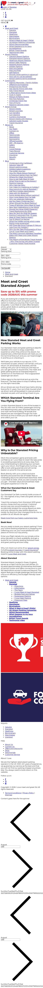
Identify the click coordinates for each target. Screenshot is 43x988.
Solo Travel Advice (16, 91)
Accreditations (15, 48)
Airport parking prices (18, 167)
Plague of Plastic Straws (19, 97)
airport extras (33, 548)
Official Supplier (15, 141)
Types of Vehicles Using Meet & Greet (24, 205)
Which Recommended (18, 44)
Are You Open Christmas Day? (21, 201)
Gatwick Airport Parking (19, 56)
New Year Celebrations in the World (24, 207)
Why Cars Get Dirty (17, 185)
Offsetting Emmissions (18, 85)
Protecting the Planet (18, 87)
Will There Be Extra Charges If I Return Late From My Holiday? (25, 226)
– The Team (18, 590)
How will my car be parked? (20, 77)
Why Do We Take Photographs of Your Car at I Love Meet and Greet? (25, 230)
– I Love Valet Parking (22, 598)
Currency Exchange (17, 117)
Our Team (13, 129)
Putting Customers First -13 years (23, 215)
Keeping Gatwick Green (19, 105)
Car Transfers (14, 113)
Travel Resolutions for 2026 (20, 211)
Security (12, 157)
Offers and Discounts (13, 749)
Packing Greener (16, 183)
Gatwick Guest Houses (18, 121)
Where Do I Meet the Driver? (21, 177)
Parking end (6, 258)
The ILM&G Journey (17, 171)
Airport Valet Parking (17, 62)
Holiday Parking (15, 67)
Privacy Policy (28, 793)
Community (10, 81)
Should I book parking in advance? (23, 75)
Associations (14, 137)
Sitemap (8, 795)
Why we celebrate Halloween (21, 199)
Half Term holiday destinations (21, 191)
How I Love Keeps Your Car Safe (22, 197)
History (12, 159)
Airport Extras (10, 107)
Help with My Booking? (19, 193)
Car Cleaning (14, 115)
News (11, 127)
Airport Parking (11, 54)
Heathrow (13, 34)
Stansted (13, 32)
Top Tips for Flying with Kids (20, 89)
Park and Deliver (16, 69)
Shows (12, 147)
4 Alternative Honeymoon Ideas (22, 93)
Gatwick (12, 30)
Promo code (6, 264)
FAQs (7, 751)
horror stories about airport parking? (24, 195)
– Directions (18, 586)
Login (4, 7)
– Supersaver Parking (22, 596)
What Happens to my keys (20, 46)
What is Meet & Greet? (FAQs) (21, 40)
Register (13, 7)
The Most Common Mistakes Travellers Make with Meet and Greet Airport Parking (25, 235)
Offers (11, 133)
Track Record (14, 151)
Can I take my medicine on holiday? (24, 187)
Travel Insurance (16, 123)
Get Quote (5, 268)
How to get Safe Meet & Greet (21, 179)
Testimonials (14, 135)
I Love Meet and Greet (17, 554)
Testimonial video (16, 52)
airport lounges (15, 550)
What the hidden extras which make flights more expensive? (24, 222)
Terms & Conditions (13, 793)
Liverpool (9, 737)
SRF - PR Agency (16, 143)
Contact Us (14, 131)
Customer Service (16, 153)
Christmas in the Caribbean (20, 163)
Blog (7, 161)
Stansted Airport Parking (19, 58)
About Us (9, 125)
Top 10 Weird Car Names (19, 219)
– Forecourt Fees (20, 600)
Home (7, 272)
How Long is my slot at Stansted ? (23, 189)
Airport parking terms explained (22, 79)
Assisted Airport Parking (19, 65)
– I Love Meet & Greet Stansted (26, 592)
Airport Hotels (15, 109)
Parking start (6, 251)
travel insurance (31, 550)
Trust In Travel (15, 95)
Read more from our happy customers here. (19, 518)
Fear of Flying (14, 103)
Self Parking (14, 73)
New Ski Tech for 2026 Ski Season (23, 213)
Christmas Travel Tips (18, 101)
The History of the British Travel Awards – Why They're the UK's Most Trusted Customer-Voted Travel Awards (25, 241)
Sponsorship (14, 139)
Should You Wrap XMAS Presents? (23, 209)
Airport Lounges (16, 111)
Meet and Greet (11, 28)
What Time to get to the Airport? (23, 181)
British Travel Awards (18, 50)
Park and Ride (15, 71)
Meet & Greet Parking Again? (21, 217)
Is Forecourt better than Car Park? (23, 175)
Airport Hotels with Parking (20, 119)
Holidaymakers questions (19, 169)
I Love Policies (15, 149)
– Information (19, 588)
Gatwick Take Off (16, 165)
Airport (4, 247)
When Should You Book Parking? (23, 203)
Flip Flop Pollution (16, 99)
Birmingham (14, 38)
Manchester (14, 36)
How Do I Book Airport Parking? (22, 173)
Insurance (13, 155)
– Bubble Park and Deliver (24, 594)
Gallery (12, 145)
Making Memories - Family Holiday (23, 83)
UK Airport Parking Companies (22, 42)
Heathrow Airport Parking (20, 60)
